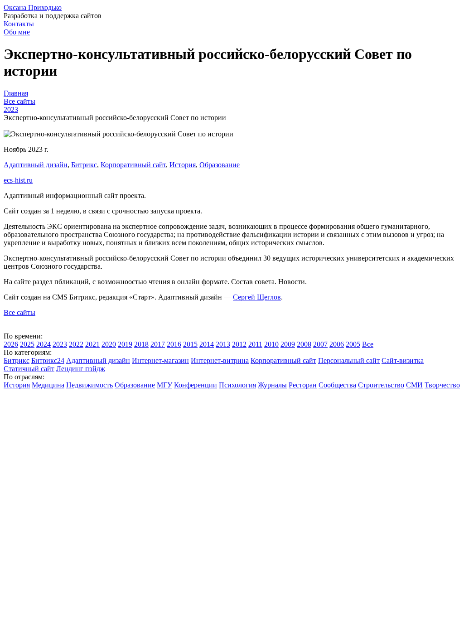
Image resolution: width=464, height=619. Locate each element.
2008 (304, 344)
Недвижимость (89, 385)
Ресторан (303, 385)
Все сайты (19, 312)
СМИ (414, 385)
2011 (255, 344)
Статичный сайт (29, 368)
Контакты (19, 24)
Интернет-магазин (160, 360)
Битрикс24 (47, 360)
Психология (237, 385)
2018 (141, 344)
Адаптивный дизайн (36, 165)
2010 (271, 344)
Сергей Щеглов (257, 297)
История (182, 165)
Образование (219, 165)
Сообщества (337, 385)
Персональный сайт (349, 360)
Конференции (195, 385)
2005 (353, 344)
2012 (239, 344)
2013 (223, 344)
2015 (190, 344)
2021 (92, 344)
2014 (206, 344)
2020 (109, 344)
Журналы (272, 385)
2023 (60, 344)
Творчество (442, 385)
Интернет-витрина (220, 360)
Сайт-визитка (403, 360)
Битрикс (84, 165)
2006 (336, 344)
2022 (76, 344)
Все (367, 344)
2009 (287, 344)
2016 (174, 344)
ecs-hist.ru (18, 180)
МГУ (164, 385)
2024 (43, 344)
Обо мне (17, 32)
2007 (320, 344)
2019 (125, 344)
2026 (11, 344)
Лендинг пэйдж (80, 368)
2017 (157, 344)
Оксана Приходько (33, 7)
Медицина (48, 385)
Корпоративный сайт (133, 165)
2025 (27, 344)
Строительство (381, 385)
